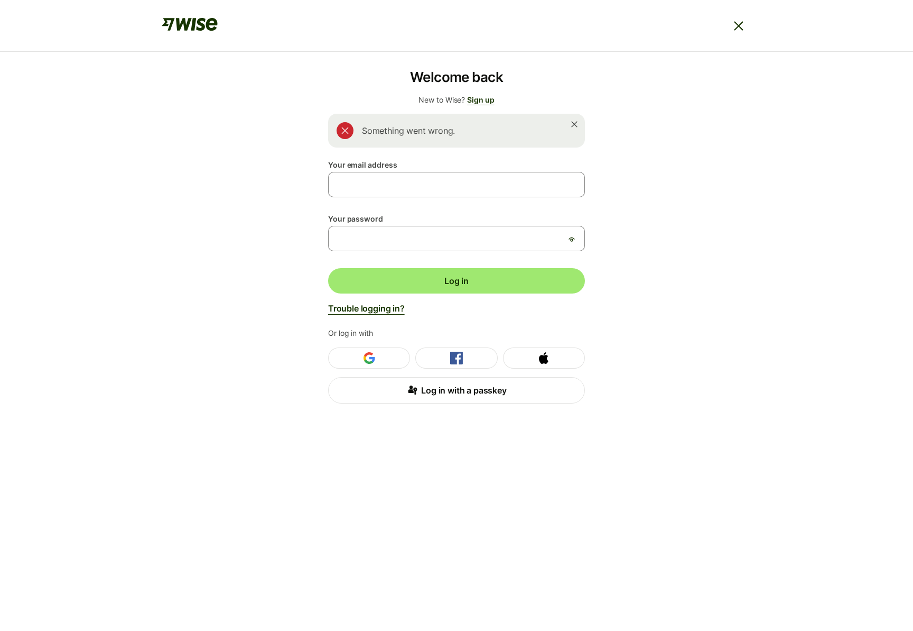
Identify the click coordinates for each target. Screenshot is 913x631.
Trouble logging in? (366, 308)
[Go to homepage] (190, 26)
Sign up (480, 99)
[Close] (738, 26)
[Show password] (571, 239)
